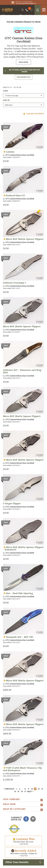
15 (18, 791)
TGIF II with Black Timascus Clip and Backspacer (22, 769)
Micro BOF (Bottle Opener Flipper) (24, 239)
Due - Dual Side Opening (19, 593)
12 (39, 789)
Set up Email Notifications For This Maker (24, 71)
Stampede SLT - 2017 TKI (19, 637)
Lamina (10, 152)
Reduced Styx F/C (15, 196)
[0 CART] (31, 10)
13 (42, 789)
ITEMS (5, 91)
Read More (23, 62)
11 (35, 789)
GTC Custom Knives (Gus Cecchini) (20, 155)
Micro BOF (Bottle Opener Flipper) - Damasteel (23, 548)
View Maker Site (23, 77)
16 (22, 791)
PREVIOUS (9, 789)
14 (15, 791)
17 (25, 791)
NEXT (29, 791)
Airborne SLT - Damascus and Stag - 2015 (23, 371)
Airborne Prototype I (14, 283)
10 (32, 789)
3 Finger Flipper (12, 504)
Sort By (6, 100)
